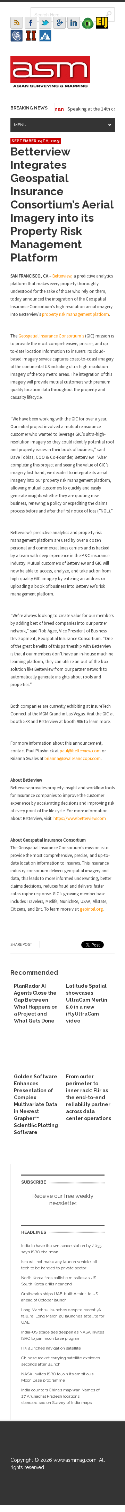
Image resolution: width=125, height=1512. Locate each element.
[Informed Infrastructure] (31, 35)
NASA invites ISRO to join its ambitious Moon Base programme (57, 1377)
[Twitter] (45, 23)
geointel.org (91, 909)
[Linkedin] (73, 23)
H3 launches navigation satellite (51, 1348)
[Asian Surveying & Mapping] (50, 85)
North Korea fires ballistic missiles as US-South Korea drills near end (59, 1280)
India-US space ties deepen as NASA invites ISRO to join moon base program (62, 1335)
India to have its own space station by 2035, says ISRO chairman (61, 1248)
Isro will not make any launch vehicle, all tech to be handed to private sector (59, 1264)
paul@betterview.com (80, 751)
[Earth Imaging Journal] (102, 23)
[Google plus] (59, 23)
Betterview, (62, 276)
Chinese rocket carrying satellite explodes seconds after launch (60, 1361)
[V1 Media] (88, 23)
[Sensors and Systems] (16, 35)
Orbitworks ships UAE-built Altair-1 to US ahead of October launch (59, 1296)
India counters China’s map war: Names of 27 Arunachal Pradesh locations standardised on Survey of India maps (60, 1396)
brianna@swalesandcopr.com (72, 758)
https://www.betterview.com (79, 818)
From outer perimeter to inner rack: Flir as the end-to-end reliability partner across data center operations (88, 1097)
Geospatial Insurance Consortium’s (51, 336)
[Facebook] (31, 23)
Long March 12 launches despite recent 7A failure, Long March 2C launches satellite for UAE (62, 1316)
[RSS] (16, 23)
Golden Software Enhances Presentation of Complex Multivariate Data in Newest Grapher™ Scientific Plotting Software (36, 1104)
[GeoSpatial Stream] (45, 35)
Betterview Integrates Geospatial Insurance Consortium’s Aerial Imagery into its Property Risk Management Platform (61, 204)
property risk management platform (75, 314)
